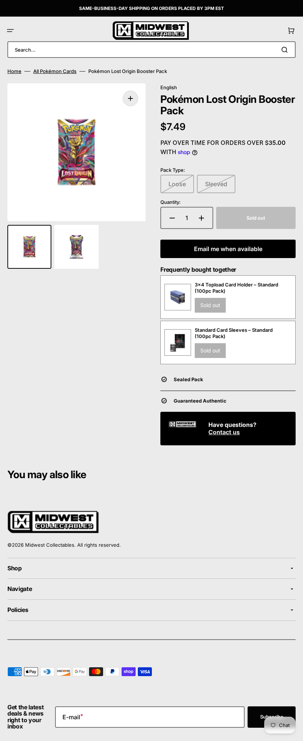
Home (14, 71)
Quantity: (170, 202)
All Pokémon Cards (54, 71)
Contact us (224, 432)
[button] (10, 30)
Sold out (210, 305)
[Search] (286, 50)
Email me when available (228, 249)
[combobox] (151, 49)
